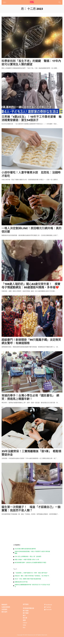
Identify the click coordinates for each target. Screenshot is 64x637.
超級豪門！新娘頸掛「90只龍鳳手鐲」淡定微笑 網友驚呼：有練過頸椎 (33, 341)
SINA (24, 625)
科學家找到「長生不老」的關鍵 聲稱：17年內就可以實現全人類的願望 (31, 62)
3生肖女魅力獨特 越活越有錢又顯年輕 (25, 549)
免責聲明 (4, 609)
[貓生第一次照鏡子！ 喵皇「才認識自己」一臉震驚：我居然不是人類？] (32, 483)
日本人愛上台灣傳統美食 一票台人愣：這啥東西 (28, 556)
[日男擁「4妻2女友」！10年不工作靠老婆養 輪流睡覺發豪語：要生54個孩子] (32, 93)
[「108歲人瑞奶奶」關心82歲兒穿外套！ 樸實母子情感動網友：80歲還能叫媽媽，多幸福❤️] (32, 260)
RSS (24, 627)
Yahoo (25, 623)
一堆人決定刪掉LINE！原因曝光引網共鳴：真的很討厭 (32, 229)
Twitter (48, 607)
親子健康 (25, 613)
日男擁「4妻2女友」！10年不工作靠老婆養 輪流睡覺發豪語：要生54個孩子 (32, 118)
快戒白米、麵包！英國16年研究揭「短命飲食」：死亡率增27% (32, 576)
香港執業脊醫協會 (28, 608)
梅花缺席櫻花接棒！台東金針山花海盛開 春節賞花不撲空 (30, 562)
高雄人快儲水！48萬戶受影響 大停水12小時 (27, 559)
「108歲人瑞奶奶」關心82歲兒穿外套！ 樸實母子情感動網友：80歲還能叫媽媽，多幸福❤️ (31, 285)
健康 (24, 620)
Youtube (48, 609)
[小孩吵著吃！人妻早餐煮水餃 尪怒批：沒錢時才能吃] (32, 149)
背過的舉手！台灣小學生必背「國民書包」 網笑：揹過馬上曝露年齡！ (30, 397)
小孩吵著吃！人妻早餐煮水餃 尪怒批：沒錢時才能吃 (31, 174)
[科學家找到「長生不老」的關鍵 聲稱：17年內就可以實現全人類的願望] (32, 37)
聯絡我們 (4, 605)
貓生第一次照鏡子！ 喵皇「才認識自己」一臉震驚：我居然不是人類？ (31, 508)
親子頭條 (25, 611)
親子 (24, 615)
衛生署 (25, 618)
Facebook (48, 605)
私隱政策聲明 (6, 607)
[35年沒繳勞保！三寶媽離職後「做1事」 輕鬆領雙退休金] (32, 427)
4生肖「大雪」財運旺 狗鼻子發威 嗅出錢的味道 (28, 579)
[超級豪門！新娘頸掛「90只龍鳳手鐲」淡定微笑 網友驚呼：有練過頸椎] (32, 316)
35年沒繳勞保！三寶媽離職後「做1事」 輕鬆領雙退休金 (31, 452)
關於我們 (4, 612)
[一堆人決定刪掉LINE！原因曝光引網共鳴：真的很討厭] (32, 204)
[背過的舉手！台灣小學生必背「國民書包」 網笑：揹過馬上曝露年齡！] (32, 372)
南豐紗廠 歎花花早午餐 (21, 582)
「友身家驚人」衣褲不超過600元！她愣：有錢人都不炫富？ (31, 573)
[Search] (59, 2)
